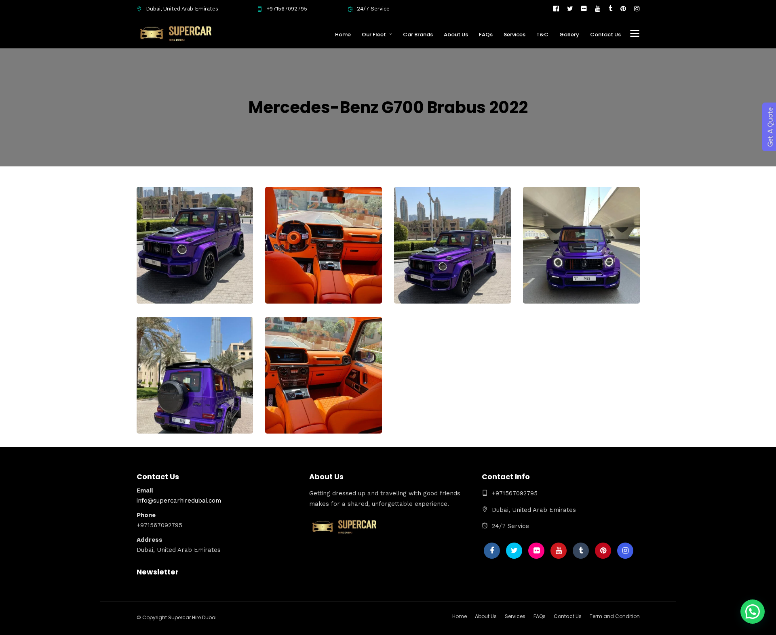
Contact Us (605, 34)
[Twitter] (514, 551)
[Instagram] (637, 9)
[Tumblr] (610, 9)
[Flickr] (584, 9)
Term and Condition (615, 616)
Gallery (569, 34)
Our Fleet (374, 34)
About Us (456, 34)
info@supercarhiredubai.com (179, 500)
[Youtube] (598, 9)
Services (514, 34)
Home (343, 34)
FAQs (486, 34)
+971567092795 (286, 9)
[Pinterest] (623, 9)
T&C (542, 34)
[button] (752, 611)
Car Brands (418, 34)
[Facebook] (492, 551)
